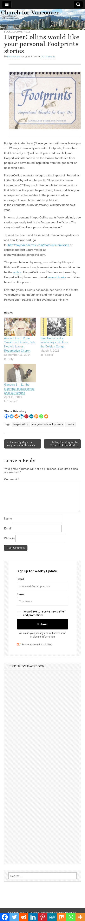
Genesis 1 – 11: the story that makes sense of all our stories (19, 388)
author (17, 272)
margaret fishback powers (47, 424)
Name (8, 518)
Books (8, 31)
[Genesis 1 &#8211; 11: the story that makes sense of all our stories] (20, 373)
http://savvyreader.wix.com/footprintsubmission (38, 245)
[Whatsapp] (41, 416)
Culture (18, 31)
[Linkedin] (21, 416)
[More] (46, 416)
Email (7, 528)
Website (9, 538)
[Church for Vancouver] (42, 19)
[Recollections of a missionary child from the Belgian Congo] (56, 326)
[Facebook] (7, 416)
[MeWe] (31, 416)
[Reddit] (16, 416)
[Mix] (36, 416)
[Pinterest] (26, 416)
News (27, 31)
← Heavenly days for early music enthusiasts (21, 444)
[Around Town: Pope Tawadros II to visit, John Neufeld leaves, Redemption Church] (20, 326)
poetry (70, 424)
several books (57, 277)
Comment (11, 479)
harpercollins (20, 424)
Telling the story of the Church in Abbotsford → (64, 444)
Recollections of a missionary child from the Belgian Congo (54, 342)
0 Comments (48, 56)
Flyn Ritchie (13, 56)
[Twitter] (11, 416)
